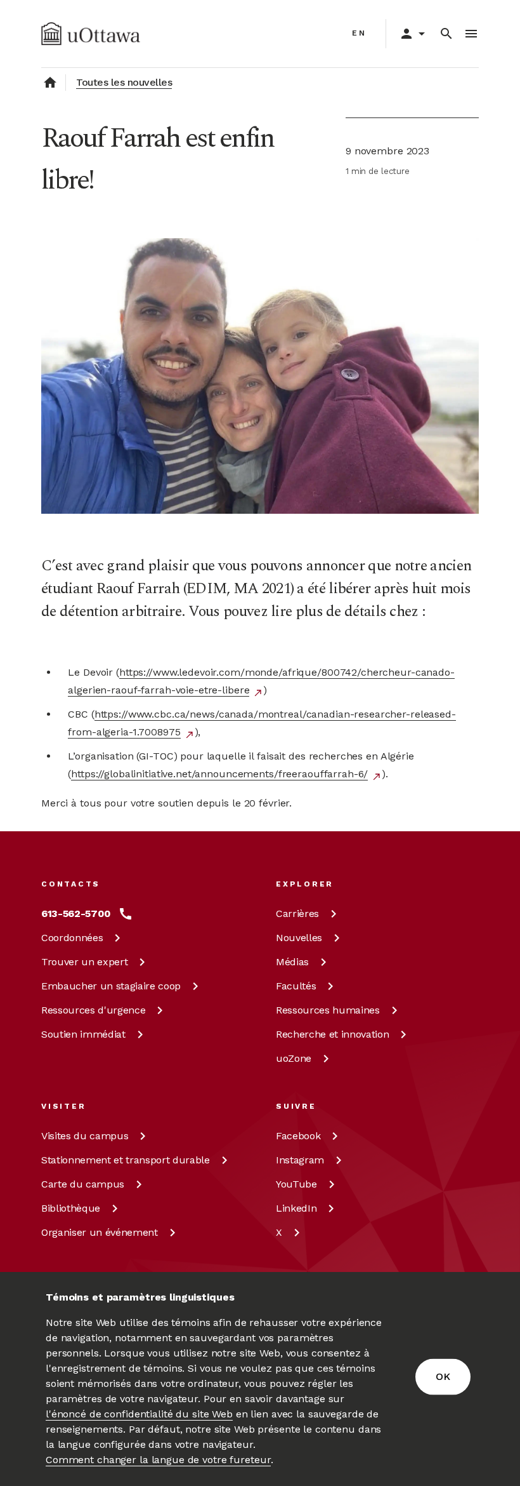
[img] (90, 33)
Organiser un (99, 1232)
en (359, 33)
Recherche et (332, 1034)
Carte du (82, 1184)
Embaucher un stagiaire (111, 986)
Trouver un (84, 962)
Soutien (83, 1034)
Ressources (93, 1010)
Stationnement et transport (125, 1160)
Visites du (84, 1136)
